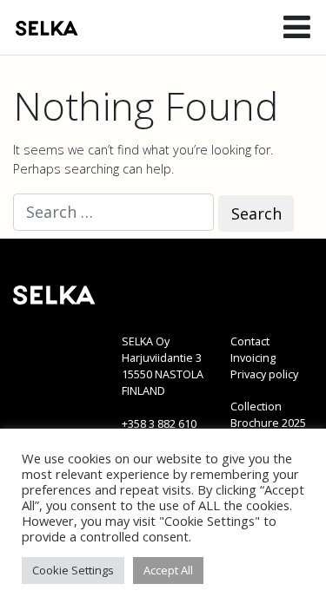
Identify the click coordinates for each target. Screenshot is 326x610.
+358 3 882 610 (159, 424)
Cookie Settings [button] (73, 570)
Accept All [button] (168, 570)
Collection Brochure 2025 (268, 414)
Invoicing (253, 358)
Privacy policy (264, 374)
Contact (249, 341)
